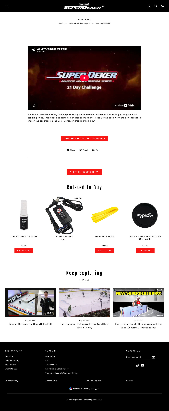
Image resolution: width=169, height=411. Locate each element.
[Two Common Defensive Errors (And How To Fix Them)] (84, 302)
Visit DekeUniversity (84, 172)
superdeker (88, 23)
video (97, 23)
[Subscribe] (153, 357)
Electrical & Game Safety (57, 369)
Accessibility (51, 381)
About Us (9, 356)
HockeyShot (10, 364)
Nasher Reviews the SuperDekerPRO (30, 323)
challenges (63, 23)
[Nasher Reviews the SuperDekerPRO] (30, 302)
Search (129, 381)
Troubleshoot (51, 364)
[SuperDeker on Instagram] (137, 365)
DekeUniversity (12, 360)
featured (72, 23)
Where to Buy (11, 369)
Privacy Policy (11, 381)
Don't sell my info (93, 381)
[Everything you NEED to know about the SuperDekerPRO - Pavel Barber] (138, 302)
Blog (87, 19)
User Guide (50, 356)
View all (85, 280)
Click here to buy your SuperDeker (84, 139)
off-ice (80, 23)
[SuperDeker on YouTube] (142, 365)
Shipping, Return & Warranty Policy (61, 373)
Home (80, 19)
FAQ (47, 360)
